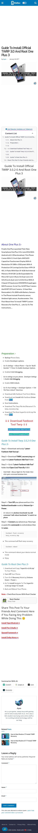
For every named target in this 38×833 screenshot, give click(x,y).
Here (11, 400)
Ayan (4, 59)
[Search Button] (35, 3)
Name (4, 787)
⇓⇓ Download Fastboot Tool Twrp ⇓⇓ (20, 148)
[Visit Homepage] (15, 3)
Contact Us (12, 824)
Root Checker (15, 599)
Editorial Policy (31, 824)
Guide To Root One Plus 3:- (19, 157)
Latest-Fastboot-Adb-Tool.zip (19, 429)
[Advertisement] (19, 26)
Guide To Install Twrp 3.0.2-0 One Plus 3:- (23, 151)
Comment (5, 763)
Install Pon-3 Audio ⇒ (9, 628)
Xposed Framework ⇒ (9, 632)
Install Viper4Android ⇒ (10, 623)
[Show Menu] (2, 3)
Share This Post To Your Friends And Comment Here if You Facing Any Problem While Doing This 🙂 (22, 160)
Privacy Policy (21, 824)
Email (3, 796)
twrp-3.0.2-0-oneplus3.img (19, 434)
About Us (4, 824)
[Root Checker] (4, 600)
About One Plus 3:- (16, 140)
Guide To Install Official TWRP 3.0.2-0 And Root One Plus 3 (20, 137)
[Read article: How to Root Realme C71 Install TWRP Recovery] (5, 736)
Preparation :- (15, 143)
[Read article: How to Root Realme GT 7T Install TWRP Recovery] (5, 742)
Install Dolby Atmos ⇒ (10, 637)
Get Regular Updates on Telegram (19, 129)
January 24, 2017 (14, 59)
